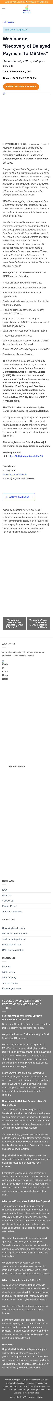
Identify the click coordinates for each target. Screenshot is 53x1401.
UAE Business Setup (12, 950)
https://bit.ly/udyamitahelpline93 (26, 456)
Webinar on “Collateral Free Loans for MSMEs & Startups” (14, 623)
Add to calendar (19, 497)
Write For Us (8, 972)
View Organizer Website (15, 474)
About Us (6, 895)
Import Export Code (11, 944)
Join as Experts (10, 983)
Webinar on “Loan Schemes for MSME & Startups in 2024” (38, 623)
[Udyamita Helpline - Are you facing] (26, 9)
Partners (6, 966)
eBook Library (9, 977)
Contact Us (7, 901)
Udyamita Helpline (35, 1397)
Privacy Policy (9, 906)
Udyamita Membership (13, 928)
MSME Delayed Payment (14, 933)
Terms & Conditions (12, 911)
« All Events (8, 22)
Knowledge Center (11, 988)
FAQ (4, 890)
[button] (4, 9)
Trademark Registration (14, 939)
